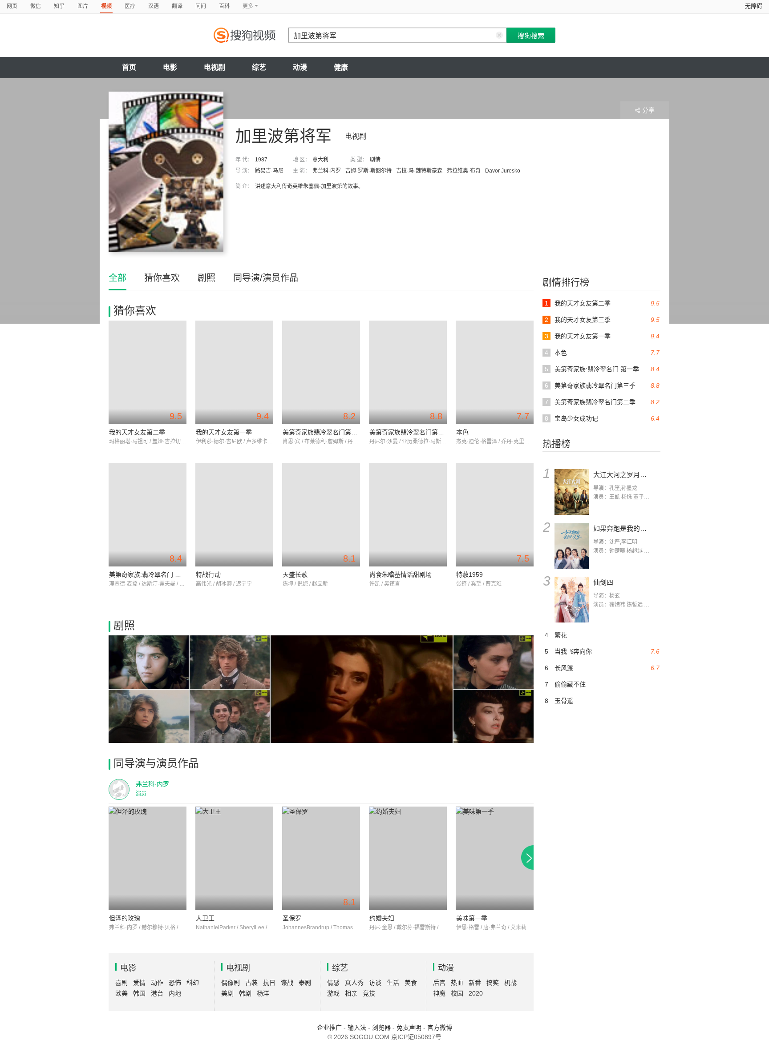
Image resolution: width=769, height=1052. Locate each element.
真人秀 (354, 982)
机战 (510, 982)
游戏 (333, 993)
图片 (82, 6)
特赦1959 (469, 574)
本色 (462, 432)
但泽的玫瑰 (124, 918)
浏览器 (381, 1027)
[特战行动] (234, 514)
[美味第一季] (495, 858)
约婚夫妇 (381, 918)
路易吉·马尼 (269, 171)
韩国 (139, 993)
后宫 (439, 982)
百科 (224, 6)
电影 (170, 67)
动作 (157, 982)
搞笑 (492, 982)
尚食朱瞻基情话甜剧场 (400, 574)
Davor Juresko (502, 171)
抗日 (269, 982)
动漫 (300, 67)
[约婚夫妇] (408, 858)
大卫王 (205, 918)
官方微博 (439, 1027)
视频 (106, 6)
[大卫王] (234, 858)
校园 (457, 993)
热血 (457, 982)
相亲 (351, 993)
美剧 (227, 993)
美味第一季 (471, 918)
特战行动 (208, 574)
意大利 (320, 160)
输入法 (357, 1027)
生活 (393, 982)
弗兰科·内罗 (326, 171)
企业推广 (329, 1027)
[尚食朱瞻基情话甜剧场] (408, 514)
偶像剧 (230, 982)
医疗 (130, 6)
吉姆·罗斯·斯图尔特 (368, 171)
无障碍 (753, 6)
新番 (475, 982)
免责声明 (409, 1027)
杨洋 (263, 993)
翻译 (177, 6)
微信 (35, 6)
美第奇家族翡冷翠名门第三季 (409, 432)
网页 (12, 6)
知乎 (59, 6)
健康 (341, 67)
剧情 (375, 160)
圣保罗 (292, 918)
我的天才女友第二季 (137, 432)
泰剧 (305, 982)
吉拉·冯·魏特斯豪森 (419, 171)
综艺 (259, 67)
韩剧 (245, 993)
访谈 (375, 982)
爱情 (139, 982)
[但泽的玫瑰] (147, 858)
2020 (476, 993)
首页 (129, 67)
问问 (200, 6)
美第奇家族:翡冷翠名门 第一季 (151, 574)
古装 (251, 982)
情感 (333, 982)
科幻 (192, 982)
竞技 (369, 993)
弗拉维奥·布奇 (464, 171)
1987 (261, 160)
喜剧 (121, 982)
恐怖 (175, 982)
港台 (157, 993)
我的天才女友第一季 (224, 432)
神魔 (439, 993)
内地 (175, 993)
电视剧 (214, 67)
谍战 (287, 982)
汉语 (153, 6)
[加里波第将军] (166, 172)
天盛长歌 (295, 574)
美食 (411, 982)
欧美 (121, 993)
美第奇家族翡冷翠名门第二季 (323, 432)
